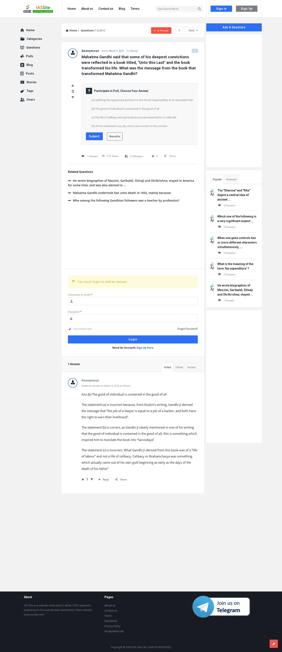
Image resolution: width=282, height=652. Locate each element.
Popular (217, 179)
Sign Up (247, 8)
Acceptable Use (114, 631)
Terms (135, 8)
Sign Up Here (145, 347)
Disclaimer (110, 620)
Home (72, 8)
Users (31, 99)
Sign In (221, 8)
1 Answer (229, 300)
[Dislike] (72, 97)
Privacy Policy (112, 626)
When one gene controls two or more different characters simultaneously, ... (237, 242)
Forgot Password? (188, 328)
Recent (191, 367)
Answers (231, 179)
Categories (34, 38)
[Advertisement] (133, 238)
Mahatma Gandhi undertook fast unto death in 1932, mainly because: (122, 193)
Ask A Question (234, 27)
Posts (30, 73)
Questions (33, 47)
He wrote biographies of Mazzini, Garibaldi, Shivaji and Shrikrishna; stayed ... (235, 290)
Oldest (179, 367)
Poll (195, 50)
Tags (29, 91)
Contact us (105, 8)
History (134, 50)
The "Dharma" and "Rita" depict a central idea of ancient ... (233, 195)
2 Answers (230, 205)
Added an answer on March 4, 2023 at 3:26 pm (106, 385)
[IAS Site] (41, 9)
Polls (29, 56)
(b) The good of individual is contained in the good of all (125, 108)
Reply (106, 479)
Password (75, 312)
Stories (31, 82)
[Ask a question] (274, 644)
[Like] (72, 85)
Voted (167, 367)
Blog (122, 8)
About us (87, 8)
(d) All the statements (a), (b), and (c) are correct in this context (129, 126)
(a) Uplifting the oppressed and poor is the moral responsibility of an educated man (142, 100)
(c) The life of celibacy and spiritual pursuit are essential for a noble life (133, 117)
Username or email (80, 294)
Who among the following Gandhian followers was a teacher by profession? (126, 200)
